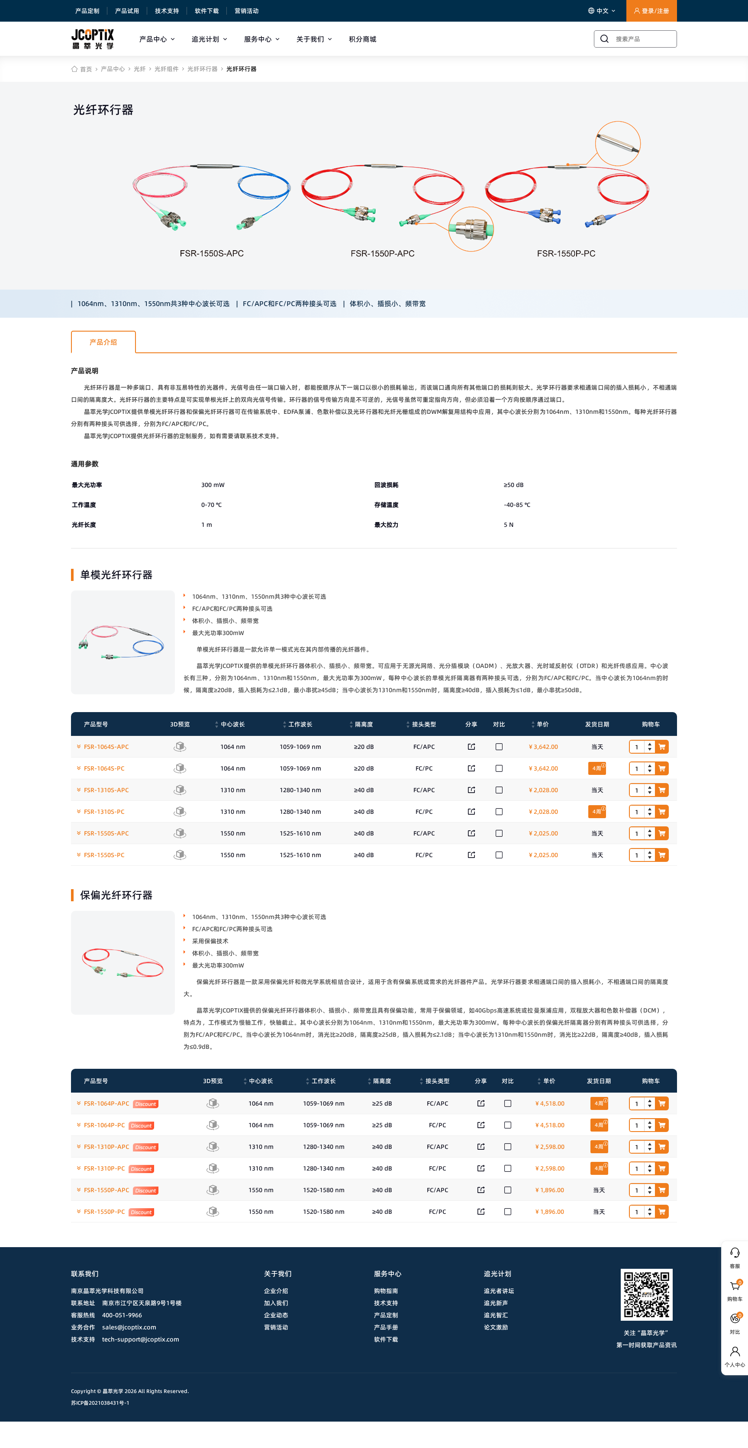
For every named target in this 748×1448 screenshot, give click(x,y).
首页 (86, 69)
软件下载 (207, 10)
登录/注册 (655, 10)
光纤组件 (167, 68)
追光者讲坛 (499, 1291)
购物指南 (386, 1291)
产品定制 (87, 10)
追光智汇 (496, 1315)
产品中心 (153, 39)
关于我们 (310, 39)
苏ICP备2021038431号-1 (100, 1402)
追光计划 (205, 39)
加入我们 (276, 1303)
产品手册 (386, 1327)
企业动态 (276, 1315)
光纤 (140, 68)
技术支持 (167, 10)
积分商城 (363, 39)
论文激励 (496, 1327)
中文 (603, 10)
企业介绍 (276, 1291)
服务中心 (258, 39)
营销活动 (247, 10)
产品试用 (127, 10)
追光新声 (496, 1303)
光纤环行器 (202, 68)
